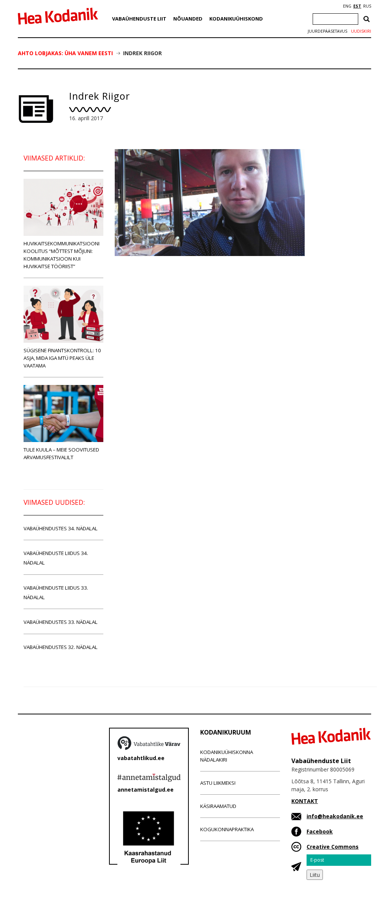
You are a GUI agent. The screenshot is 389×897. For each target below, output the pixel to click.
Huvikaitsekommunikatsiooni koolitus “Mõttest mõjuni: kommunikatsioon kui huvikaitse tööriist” (62, 255)
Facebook (320, 831)
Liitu (315, 874)
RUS (367, 6)
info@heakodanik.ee (335, 816)
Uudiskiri (361, 31)
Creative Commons (333, 846)
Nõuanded (187, 18)
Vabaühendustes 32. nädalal (61, 647)
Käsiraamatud (218, 806)
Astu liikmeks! (218, 782)
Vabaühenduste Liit (139, 18)
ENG (347, 6)
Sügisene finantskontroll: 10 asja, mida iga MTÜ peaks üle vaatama (62, 358)
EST (357, 6)
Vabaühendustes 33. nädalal (61, 622)
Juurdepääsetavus (327, 31)
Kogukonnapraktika (227, 829)
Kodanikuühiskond (236, 18)
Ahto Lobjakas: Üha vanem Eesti (65, 53)
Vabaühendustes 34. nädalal (61, 528)
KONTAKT (304, 801)
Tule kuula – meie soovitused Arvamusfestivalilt (61, 453)
